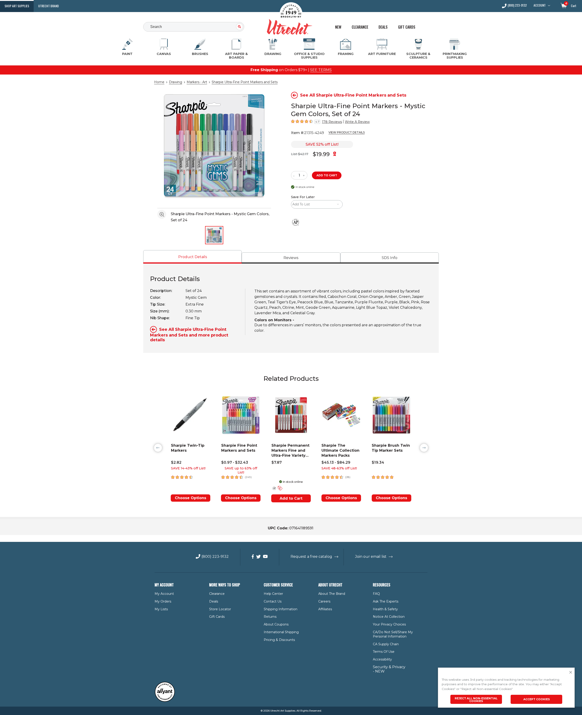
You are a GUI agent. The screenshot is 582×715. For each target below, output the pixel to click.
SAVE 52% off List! (322, 144)
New (338, 27)
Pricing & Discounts (279, 640)
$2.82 (176, 462)
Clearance (360, 27)
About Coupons (276, 624)
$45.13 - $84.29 (335, 462)
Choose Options (190, 498)
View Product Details (347, 132)
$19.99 (321, 154)
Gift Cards (406, 27)
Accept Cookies (536, 699)
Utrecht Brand (48, 5)
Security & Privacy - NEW (389, 669)
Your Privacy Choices (389, 624)
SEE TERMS (321, 70)
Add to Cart (291, 498)
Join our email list (370, 556)
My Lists (161, 609)
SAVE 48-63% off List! (339, 468)
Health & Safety (385, 609)
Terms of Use (383, 652)
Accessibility (382, 659)
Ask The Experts (385, 601)
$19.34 (378, 462)
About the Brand (331, 594)
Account (540, 5)
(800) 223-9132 (517, 5)
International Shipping (281, 632)
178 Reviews (332, 122)
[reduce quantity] (294, 175)
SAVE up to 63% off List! (241, 470)
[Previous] (158, 447)
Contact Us (272, 601)
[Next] (423, 447)
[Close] (570, 672)
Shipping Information (280, 609)
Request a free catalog (311, 556)
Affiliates (325, 609)
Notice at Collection (389, 617)
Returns (270, 617)
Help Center (273, 594)
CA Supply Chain (386, 644)
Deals (383, 27)
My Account (164, 594)
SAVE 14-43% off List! (188, 468)
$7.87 (276, 462)
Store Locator (220, 609)
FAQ (376, 594)
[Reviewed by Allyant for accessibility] (165, 701)
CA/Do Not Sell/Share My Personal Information (393, 634)
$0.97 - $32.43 (234, 462)
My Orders (163, 601)
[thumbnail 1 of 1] (214, 235)
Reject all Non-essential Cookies (476, 700)
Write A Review (357, 122)
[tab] (192, 257)
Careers (324, 601)
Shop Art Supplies (17, 5)
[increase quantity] (304, 175)
